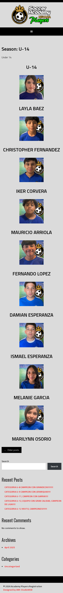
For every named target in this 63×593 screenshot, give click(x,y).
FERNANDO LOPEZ (32, 273)
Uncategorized (12, 566)
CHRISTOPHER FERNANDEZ (31, 149)
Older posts (11, 450)
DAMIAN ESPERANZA (31, 315)
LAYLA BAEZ (31, 108)
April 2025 (10, 547)
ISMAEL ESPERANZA (31, 356)
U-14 (31, 67)
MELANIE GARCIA (31, 397)
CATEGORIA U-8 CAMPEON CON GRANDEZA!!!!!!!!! (29, 487)
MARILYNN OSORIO (31, 439)
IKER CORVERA (31, 191)
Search (5, 461)
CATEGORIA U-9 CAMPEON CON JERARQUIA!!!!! (28, 491)
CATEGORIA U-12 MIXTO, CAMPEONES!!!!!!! (26, 508)
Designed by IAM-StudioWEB (17, 589)
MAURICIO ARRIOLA (31, 232)
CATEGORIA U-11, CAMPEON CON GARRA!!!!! (26, 496)
